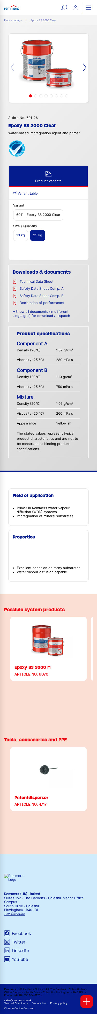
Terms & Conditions (16, 1003)
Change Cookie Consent (19, 1008)
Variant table (27, 193)
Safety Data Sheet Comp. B (41, 296)
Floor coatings (13, 20)
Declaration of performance (42, 303)
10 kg (20, 235)
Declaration (39, 1003)
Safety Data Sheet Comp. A (42, 288)
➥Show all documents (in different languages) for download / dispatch (41, 313)
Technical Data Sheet (37, 281)
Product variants (48, 181)
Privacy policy (59, 1003)
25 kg (37, 235)
